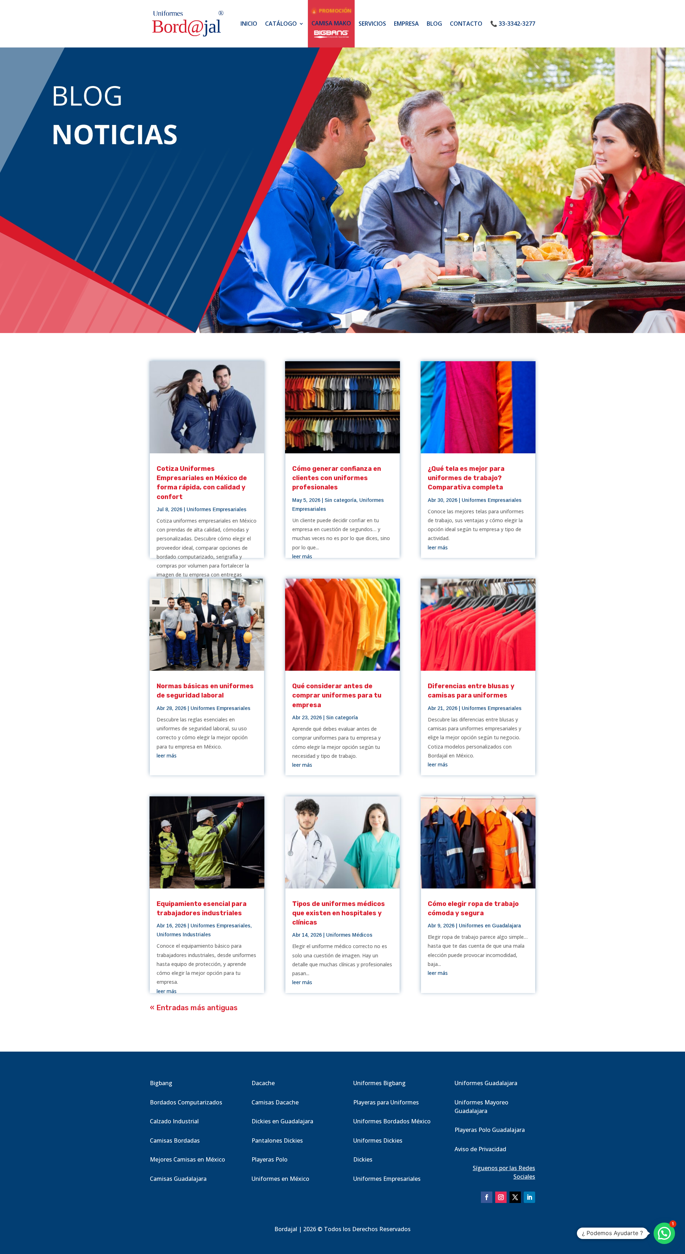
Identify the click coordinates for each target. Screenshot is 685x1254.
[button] (664, 1233)
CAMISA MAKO (331, 23)
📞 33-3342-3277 (512, 23)
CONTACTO (466, 23)
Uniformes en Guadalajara (490, 925)
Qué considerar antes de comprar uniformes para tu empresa (336, 695)
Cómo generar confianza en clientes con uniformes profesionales (336, 478)
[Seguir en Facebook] (486, 1197)
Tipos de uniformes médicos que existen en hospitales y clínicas (338, 913)
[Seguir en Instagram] (501, 1197)
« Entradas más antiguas (194, 1007)
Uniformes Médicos (349, 935)
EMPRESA (406, 23)
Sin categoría (340, 500)
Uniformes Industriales (184, 934)
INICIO (248, 23)
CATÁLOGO (281, 23)
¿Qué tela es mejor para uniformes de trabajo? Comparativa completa (466, 478)
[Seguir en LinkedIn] (529, 1197)
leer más (167, 755)
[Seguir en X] (515, 1197)
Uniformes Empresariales (217, 509)
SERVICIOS (372, 23)
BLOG (434, 23)
